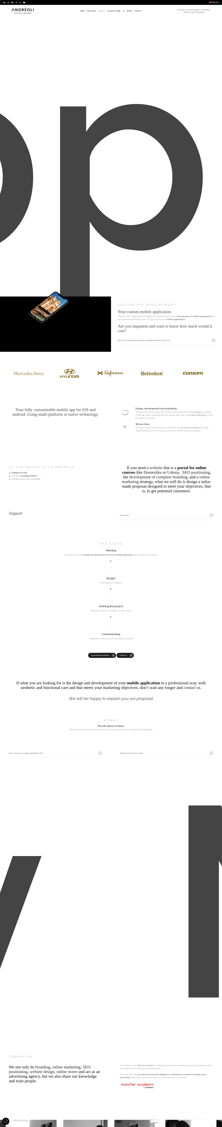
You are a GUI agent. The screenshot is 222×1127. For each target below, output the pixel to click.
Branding (206, 10)
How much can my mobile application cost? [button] (26, 753)
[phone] (20, 2)
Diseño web (189, 12)
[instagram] (8, 2)
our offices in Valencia (190, 427)
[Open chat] (5, 1121)
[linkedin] (4, 2)
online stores (67, 1071)
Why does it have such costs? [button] (131, 753)
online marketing (198, 415)
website (156, 467)
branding (197, 412)
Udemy (173, 472)
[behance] (12, 2)
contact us (192, 687)
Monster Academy (145, 1065)
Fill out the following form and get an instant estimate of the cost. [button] (144, 340)
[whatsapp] (16, 2)
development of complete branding (158, 477)
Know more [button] (124, 515)
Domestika (153, 472)
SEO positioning (196, 472)
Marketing (200, 12)
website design (42, 1071)
